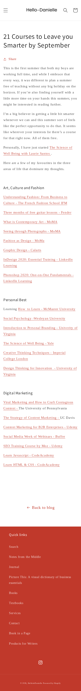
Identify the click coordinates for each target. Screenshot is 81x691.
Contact (14, 623)
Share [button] (12, 59)
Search (13, 546)
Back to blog (43, 507)
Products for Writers (23, 643)
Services (15, 613)
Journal (14, 567)
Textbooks (16, 603)
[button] (6, 10)
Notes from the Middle (25, 557)
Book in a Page (19, 633)
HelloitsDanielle (35, 683)
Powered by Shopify (52, 683)
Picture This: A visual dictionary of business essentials (40, 579)
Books (13, 593)
